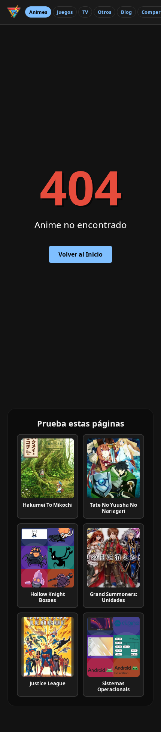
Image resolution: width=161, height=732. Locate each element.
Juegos (65, 12)
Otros (104, 12)
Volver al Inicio (80, 254)
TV (85, 12)
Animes (38, 12)
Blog (126, 12)
